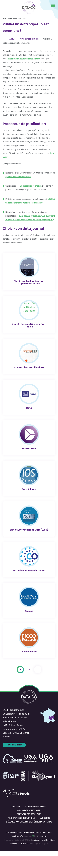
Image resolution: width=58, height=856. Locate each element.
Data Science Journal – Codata (29, 570)
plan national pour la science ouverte (24, 58)
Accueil (12, 39)
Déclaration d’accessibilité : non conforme (29, 821)
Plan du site (10, 832)
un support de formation (31, 186)
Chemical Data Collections (29, 367)
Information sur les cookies (40, 832)
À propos (45, 818)
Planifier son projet (36, 806)
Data (29, 408)
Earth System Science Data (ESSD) (29, 530)
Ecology (29, 611)
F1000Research (29, 652)
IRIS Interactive (42, 836)
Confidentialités (17, 836)
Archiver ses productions (21, 818)
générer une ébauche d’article (18, 176)
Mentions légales (22, 832)
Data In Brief (29, 449)
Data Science (29, 489)
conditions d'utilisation (21, 844)
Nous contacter (14, 745)
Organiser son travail (29, 810)
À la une (15, 806)
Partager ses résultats (29, 39)
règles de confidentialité (43, 840)
